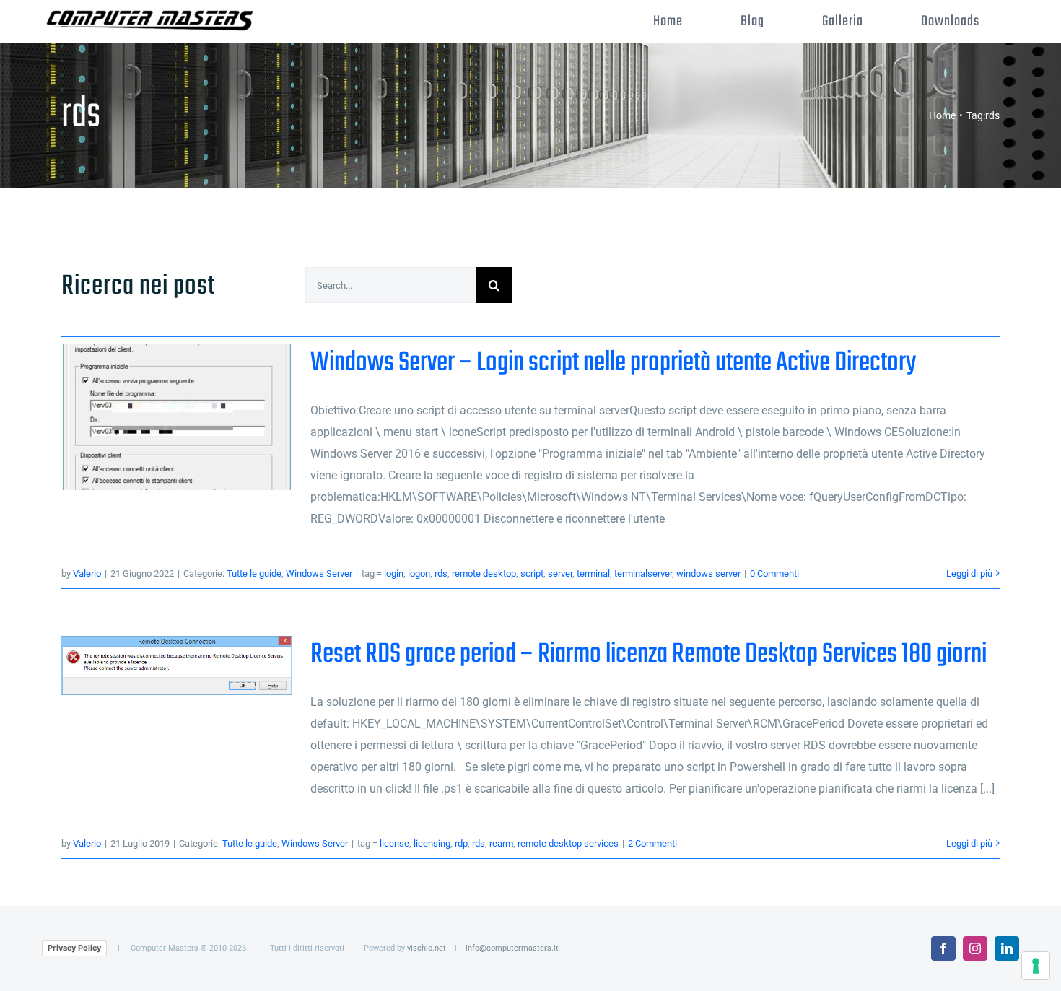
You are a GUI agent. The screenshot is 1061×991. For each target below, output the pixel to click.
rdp (461, 843)
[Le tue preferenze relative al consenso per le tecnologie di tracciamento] (1035, 965)
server (560, 573)
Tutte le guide (254, 573)
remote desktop (484, 573)
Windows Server (319, 573)
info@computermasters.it (512, 948)
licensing (432, 843)
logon (419, 573)
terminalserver (643, 573)
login (393, 573)
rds (441, 573)
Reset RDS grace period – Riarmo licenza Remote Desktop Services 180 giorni (177, 666)
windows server (708, 573)
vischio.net (426, 948)
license (394, 843)
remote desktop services (568, 843)
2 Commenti (652, 843)
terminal (593, 573)
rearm (501, 843)
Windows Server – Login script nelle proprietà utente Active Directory (177, 417)
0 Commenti (774, 573)
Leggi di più (969, 573)
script (531, 573)
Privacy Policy (74, 948)
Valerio (87, 573)
